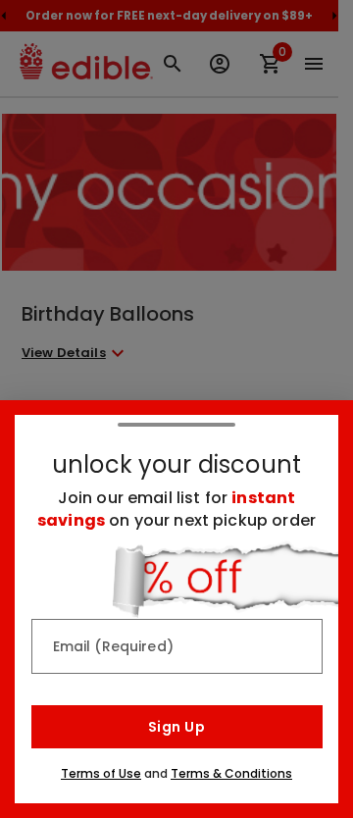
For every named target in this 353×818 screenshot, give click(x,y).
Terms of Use (101, 773)
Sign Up (176, 727)
